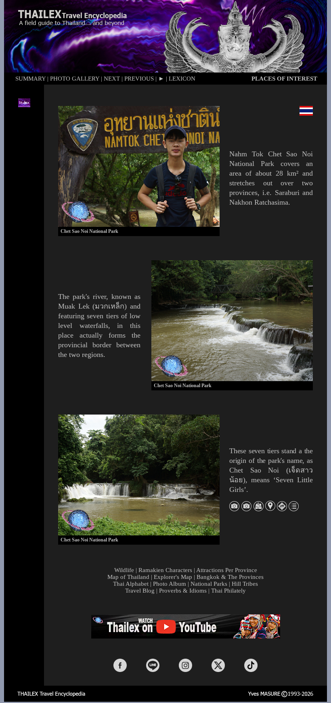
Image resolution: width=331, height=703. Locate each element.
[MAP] (258, 509)
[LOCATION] (270, 509)
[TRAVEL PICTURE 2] (246, 509)
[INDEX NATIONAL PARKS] (294, 509)
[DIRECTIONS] (282, 509)
